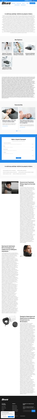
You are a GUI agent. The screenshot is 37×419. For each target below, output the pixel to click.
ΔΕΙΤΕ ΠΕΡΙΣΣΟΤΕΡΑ (22, 127)
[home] (6, 3)
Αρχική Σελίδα (13, 3)
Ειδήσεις (28, 3)
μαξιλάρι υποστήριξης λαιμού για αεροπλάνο (19, 173)
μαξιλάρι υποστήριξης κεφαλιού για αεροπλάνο (10, 172)
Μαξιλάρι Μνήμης (14, 408)
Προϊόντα (23, 3)
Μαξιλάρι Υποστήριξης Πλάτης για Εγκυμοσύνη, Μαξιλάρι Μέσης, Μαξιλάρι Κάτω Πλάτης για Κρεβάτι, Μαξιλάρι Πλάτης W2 (7, 54)
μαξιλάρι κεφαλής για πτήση (7, 173)
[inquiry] (36, 206)
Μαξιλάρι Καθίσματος (15, 409)
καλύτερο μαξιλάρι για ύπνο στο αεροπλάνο (9, 170)
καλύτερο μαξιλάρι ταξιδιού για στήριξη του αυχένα (26, 172)
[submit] (31, 0)
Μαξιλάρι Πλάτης (14, 405)
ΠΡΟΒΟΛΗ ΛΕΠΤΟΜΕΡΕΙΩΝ (7, 47)
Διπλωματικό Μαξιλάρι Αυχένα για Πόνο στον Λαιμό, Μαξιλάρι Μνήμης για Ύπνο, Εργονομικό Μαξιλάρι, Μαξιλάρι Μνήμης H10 (30, 54)
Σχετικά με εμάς (19, 3)
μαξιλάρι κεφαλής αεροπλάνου (21, 170)
